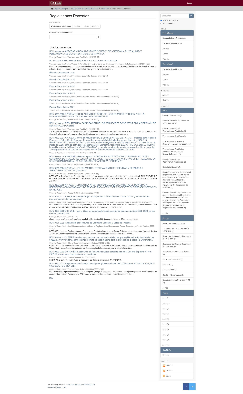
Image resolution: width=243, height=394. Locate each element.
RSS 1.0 (169, 365)
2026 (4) (166, 324)
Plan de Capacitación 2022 (62, 100)
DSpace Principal (61, 8)
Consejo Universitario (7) (172, 115)
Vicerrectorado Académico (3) (174, 136)
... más (165, 213)
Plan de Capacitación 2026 (62, 72)
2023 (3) (166, 334)
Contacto (51, 387)
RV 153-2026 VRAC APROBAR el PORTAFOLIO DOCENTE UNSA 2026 (83, 60)
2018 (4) (166, 308)
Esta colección (169, 23)
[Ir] (191, 16)
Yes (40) (166, 355)
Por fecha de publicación (61, 26)
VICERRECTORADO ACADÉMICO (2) (176, 252)
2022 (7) (166, 303)
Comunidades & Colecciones (174, 38)
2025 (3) (166, 339)
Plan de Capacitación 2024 (62, 86)
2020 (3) (166, 329)
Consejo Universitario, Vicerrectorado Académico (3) (174, 129)
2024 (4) (166, 319)
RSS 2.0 (169, 370)
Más (51, 278)
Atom (168, 376)
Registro (166, 100)
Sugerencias (61, 387)
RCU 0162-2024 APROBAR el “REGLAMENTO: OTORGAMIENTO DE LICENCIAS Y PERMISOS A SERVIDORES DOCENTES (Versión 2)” (96, 169)
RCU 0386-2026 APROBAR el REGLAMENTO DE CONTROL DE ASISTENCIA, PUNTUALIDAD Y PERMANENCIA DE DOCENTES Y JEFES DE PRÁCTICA (95, 52)
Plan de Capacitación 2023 (62, 93)
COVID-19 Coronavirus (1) (173, 275)
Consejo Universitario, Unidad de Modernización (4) (176, 121)
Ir (98, 37)
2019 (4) (166, 313)
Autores (77, 26)
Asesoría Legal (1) (170, 269)
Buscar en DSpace (170, 20)
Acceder (166, 95)
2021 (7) (166, 298)
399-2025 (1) (168, 264)
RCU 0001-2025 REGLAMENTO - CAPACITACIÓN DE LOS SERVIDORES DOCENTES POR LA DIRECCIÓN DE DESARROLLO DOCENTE (102, 124)
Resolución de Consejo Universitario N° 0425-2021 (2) (177, 237)
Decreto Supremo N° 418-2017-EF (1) (176, 281)
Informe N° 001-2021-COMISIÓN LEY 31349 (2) (176, 229)
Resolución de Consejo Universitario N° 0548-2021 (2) (177, 245)
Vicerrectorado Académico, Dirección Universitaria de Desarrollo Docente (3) (173, 151)
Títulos (86, 26)
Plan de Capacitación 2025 (62, 79)
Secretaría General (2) (172, 167)
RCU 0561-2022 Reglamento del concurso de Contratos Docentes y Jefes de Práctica (89, 222)
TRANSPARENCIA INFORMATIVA (84, 8)
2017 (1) (166, 345)
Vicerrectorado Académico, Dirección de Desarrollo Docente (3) (177, 142)
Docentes (105, 8)
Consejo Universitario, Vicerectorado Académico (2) (174, 160)
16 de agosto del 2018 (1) (173, 259)
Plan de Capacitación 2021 (62, 107)
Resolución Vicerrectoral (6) (174, 223)
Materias (95, 26)
